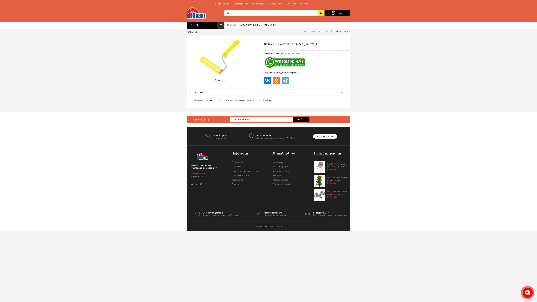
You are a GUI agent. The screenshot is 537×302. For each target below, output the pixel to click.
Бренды (235, 184)
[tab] (268, 92)
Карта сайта (237, 180)
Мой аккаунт (278, 162)
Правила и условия (240, 175)
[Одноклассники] (276, 80)
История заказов (280, 180)
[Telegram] (285, 80)
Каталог (192, 31)
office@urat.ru (220, 138)
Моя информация (281, 171)
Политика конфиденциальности (247, 171)
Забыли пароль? (280, 167)
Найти (301, 119)
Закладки (277, 175)
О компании (237, 162)
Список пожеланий (281, 184)
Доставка (236, 167)
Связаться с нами (325, 137)
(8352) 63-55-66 (263, 135)
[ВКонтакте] (267, 80)
